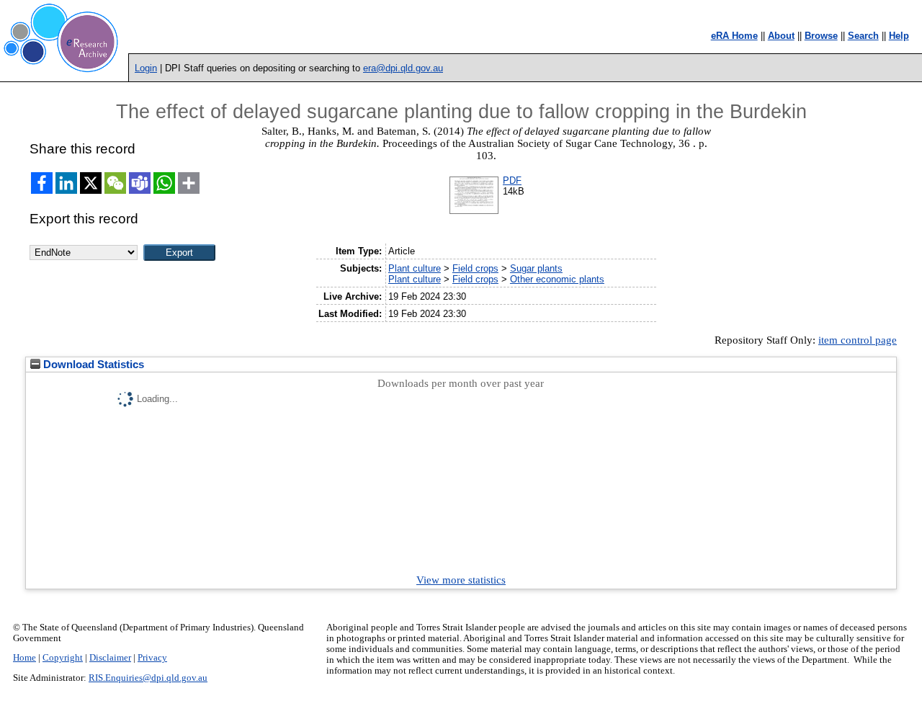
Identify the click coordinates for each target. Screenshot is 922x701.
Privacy (152, 658)
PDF (512, 180)
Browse (821, 35)
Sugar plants (536, 268)
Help (899, 35)
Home (24, 658)
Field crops (475, 268)
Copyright (62, 658)
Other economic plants (557, 279)
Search (863, 35)
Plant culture (414, 268)
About (781, 35)
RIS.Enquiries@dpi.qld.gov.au (148, 678)
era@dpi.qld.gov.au (403, 68)
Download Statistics (92, 364)
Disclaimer (110, 658)
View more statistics (461, 580)
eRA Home (734, 35)
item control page (857, 340)
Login (146, 68)
